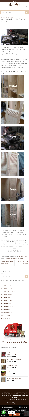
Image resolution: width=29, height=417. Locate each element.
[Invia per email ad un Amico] (14, 251)
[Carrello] (27, 6)
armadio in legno (10, 258)
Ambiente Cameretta (7, 294)
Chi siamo (11, 391)
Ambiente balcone (6, 288)
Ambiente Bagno (6, 285)
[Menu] (2, 6)
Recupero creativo (21, 392)
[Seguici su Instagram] (13, 1)
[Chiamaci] (16, 1)
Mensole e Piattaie (6, 312)
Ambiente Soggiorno (7, 306)
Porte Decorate (5, 315)
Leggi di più (17, 414)
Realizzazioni (6, 392)
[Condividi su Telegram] (20, 251)
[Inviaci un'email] (15, 1)
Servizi (13, 392)
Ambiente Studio (6, 309)
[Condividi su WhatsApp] (9, 251)
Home (6, 391)
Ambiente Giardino (6, 300)
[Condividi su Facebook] (11, 251)
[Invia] (26, 12)
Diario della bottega (7, 17)
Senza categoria (5, 318)
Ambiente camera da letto (8, 291)
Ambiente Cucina (6, 297)
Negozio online (19, 391)
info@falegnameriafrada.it (15, 402)
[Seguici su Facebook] (12, 1)
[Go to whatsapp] (4, 412)
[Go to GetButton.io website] (3, 415)
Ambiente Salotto (6, 303)
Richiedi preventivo (21, 393)
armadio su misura (18, 258)
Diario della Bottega (8, 393)
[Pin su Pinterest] (17, 251)
